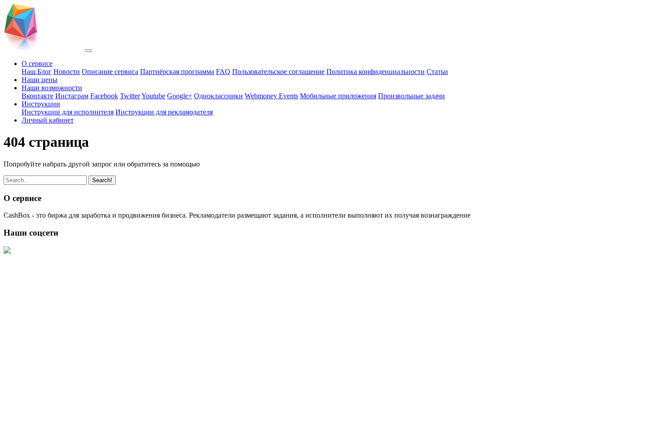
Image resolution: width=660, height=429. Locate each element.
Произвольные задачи (411, 96)
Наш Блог (37, 71)
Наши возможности (52, 88)
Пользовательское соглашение (278, 71)
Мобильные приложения (338, 96)
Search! (102, 180)
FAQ (223, 71)
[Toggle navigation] (88, 50)
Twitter (130, 96)
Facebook (104, 96)
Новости (66, 71)
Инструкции (41, 104)
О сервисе (37, 63)
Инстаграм (71, 96)
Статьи (437, 71)
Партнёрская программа (177, 71)
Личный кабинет (48, 120)
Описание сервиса (110, 71)
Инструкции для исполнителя (68, 112)
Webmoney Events (271, 96)
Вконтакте (37, 96)
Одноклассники (218, 96)
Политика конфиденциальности (375, 71)
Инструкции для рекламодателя (164, 112)
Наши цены (39, 79)
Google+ (179, 96)
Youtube (153, 96)
